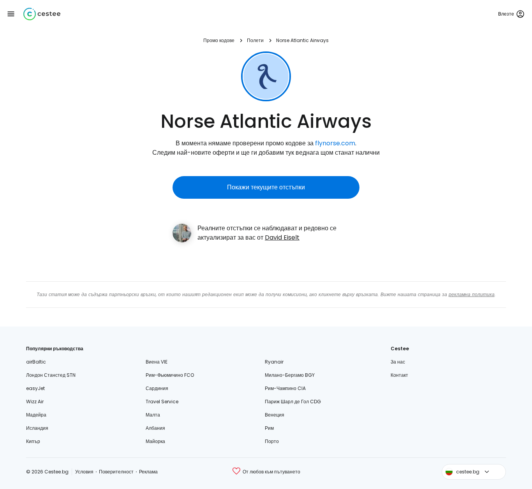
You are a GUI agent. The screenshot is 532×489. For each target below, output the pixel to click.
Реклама (148, 471)
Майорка (155, 441)
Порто (272, 441)
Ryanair (274, 361)
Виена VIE (156, 361)
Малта (153, 414)
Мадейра (36, 414)
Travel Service (162, 401)
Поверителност (116, 471)
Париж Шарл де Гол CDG (293, 401)
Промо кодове (218, 40)
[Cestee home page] (41, 14)
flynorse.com (335, 143)
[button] (11, 14)
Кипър (33, 441)
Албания (155, 428)
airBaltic (36, 361)
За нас (398, 361)
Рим (269, 428)
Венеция (274, 414)
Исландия (37, 428)
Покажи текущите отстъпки (266, 187)
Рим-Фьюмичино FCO (170, 375)
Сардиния (157, 388)
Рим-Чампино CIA (285, 388)
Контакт (399, 375)
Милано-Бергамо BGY (290, 375)
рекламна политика (472, 294)
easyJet (35, 388)
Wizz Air (35, 401)
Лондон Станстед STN (51, 375)
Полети (255, 40)
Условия (84, 471)
